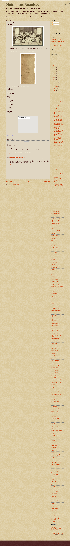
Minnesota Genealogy (55, 365)
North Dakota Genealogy (55, 396)
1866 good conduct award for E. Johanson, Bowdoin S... (59, 131)
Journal (52, 305)
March (55, 194)
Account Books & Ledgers (56, 209)
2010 (54, 201)
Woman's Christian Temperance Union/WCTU (56, 519)
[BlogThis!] (25, 141)
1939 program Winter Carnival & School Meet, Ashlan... (58, 181)
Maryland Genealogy (55, 346)
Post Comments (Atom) (15, 184)
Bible (52, 228)
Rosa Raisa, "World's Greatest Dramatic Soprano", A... (57, 127)
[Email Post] (23, 141)
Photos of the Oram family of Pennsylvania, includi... (58, 124)
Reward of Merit (54, 445)
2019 (54, 63)
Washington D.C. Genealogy (56, 506)
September (56, 86)
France (52, 269)
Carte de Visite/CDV (55, 242)
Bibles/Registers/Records (55, 230)
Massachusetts (53, 348)
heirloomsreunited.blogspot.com (57, 533)
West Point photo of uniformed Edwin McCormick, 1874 (57, 105)
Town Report (53, 481)
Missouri (53, 368)
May (55, 191)
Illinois (52, 291)
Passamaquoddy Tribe (55, 414)
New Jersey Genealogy (55, 385)
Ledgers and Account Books (56, 310)
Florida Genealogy (54, 267)
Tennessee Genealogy (55, 474)
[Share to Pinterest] (28, 141)
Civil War (53, 245)
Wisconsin (53, 515)
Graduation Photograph (55, 281)
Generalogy (53, 276)
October (55, 84)
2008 (54, 204)
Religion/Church (54, 440)
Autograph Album (54, 226)
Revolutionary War (54, 443)
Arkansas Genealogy (55, 223)
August (55, 88)
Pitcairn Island (53, 425)
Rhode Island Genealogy (55, 448)
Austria (52, 225)
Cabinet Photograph (54, 233)
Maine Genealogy (54, 330)
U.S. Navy (53, 488)
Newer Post (9, 181)
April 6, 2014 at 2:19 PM (20, 157)
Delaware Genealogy (55, 254)
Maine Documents (54, 328)
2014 (54, 73)
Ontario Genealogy (54, 409)
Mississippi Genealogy (55, 367)
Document (53, 259)
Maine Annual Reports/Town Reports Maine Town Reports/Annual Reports (56, 319)
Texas (52, 476)
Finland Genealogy (54, 264)
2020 (54, 61)
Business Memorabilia (55, 232)
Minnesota (53, 363)
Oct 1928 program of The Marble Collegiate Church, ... (59, 156)
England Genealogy (54, 262)
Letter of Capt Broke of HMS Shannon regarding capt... (58, 162)
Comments (55, 24)
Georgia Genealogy (54, 277)
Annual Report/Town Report (56, 218)
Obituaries (53, 402)
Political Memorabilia (55, 426)
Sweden (52, 469)
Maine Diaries (53, 327)
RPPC (52, 450)
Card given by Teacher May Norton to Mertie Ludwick (59, 142)
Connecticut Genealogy (55, 249)
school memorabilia (54, 455)
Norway (52, 397)
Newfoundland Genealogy (55, 392)
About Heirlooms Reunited (56, 39)
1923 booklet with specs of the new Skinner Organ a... (59, 159)
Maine (52, 313)
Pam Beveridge (12, 157)
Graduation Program (55, 283)
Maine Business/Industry (55, 323)
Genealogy (53, 274)
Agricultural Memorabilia (55, 213)
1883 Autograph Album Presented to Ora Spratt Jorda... (58, 120)
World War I (53, 521)
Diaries (52, 255)
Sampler (52, 452)
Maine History (53, 332)
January (55, 198)
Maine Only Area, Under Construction (55, 43)
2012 (54, 77)
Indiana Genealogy (54, 296)
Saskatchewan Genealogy (55, 454)
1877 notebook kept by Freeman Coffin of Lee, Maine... (58, 134)
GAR (52, 272)
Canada (52, 240)
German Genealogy (54, 279)
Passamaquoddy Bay (55, 413)
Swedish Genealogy (54, 471)
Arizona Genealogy (54, 221)
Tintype (52, 479)
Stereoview (53, 466)
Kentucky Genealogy (55, 308)
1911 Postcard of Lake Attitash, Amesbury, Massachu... (57, 138)
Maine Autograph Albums (55, 321)
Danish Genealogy (54, 252)
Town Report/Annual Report (56, 483)
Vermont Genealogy (54, 496)
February (55, 196)
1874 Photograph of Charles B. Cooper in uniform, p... (58, 102)
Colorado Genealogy (55, 247)
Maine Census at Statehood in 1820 (57, 41)
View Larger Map (10, 135)
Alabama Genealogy (55, 214)
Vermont (52, 494)
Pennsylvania (53, 416)
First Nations (53, 266)
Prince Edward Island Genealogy (57, 430)
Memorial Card (54, 355)
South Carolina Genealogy (56, 462)
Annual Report (54, 216)
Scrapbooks (53, 460)
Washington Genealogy (55, 508)
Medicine (53, 353)
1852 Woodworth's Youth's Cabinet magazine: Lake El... (58, 174)
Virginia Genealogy (54, 500)
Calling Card (53, 237)
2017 (54, 67)
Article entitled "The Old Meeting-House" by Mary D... (58, 148)
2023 (54, 56)
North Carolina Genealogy (56, 394)
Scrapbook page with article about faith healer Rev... (58, 145)
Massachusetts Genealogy (55, 350)
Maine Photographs (54, 333)
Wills (52, 513)
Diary (52, 257)
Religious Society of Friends (56, 442)
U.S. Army (53, 486)
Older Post (47, 181)
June (55, 189)
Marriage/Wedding (54, 343)
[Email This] (24, 141)
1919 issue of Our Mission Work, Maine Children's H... (58, 98)
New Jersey (53, 384)
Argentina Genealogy (55, 220)
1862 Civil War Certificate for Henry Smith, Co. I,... (58, 95)
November (56, 82)
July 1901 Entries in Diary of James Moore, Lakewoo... (59, 178)
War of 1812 (53, 503)
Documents (53, 260)
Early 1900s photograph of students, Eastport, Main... (59, 109)
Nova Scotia (53, 399)
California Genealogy (55, 235)
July (55, 90)
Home (28, 181)
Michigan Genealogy (55, 360)
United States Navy (54, 489)
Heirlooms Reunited (22, 4)
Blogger (40, 543)
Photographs (53, 423)
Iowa (52, 300)
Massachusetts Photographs (56, 351)
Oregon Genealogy (54, 411)
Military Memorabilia (55, 362)
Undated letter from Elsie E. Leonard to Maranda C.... (58, 92)
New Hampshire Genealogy (56, 382)
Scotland (52, 457)
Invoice (52, 298)
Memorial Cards (54, 357)
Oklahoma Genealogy (55, 408)
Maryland (53, 345)
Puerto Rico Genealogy (55, 431)
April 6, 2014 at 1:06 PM (18, 148)
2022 (54, 58)
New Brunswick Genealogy (56, 379)
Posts (54, 22)
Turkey (52, 484)
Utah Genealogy (54, 493)
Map (52, 340)
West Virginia (53, 510)
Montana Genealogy (54, 372)
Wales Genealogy (54, 501)
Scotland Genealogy (54, 459)
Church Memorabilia (55, 243)
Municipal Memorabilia (55, 374)
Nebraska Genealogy (55, 375)
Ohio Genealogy (54, 406)
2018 (54, 65)
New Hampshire (54, 380)
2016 (54, 69)
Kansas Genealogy (54, 306)
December (56, 80)
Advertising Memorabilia (55, 211)
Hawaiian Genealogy (55, 288)
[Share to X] (26, 141)
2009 (54, 203)
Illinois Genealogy (54, 293)
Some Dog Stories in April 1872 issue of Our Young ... (58, 152)
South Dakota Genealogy (55, 464)
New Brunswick (54, 377)
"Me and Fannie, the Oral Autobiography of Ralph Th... (58, 185)
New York (53, 389)
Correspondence (54, 250)
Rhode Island (53, 447)
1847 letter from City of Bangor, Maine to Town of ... (58, 116)
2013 (54, 75)
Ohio (52, 404)
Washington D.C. (54, 505)
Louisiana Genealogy (55, 311)
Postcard (52, 428)
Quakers (52, 433)
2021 (54, 60)
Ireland (52, 303)
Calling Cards (53, 238)
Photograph (53, 420)
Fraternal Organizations (55, 271)
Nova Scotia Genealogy (55, 401)
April (55, 192)
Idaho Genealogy (54, 289)
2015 (54, 71)
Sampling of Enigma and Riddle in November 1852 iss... (58, 166)
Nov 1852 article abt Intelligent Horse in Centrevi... (57, 170)
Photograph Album (54, 421)
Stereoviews (53, 467)
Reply (10, 153)
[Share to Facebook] (27, 141)
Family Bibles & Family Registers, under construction (57, 46)
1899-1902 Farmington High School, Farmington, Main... (59, 112)
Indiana (52, 294)
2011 (54, 79)
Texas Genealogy (54, 477)
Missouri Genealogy (54, 370)
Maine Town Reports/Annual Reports (56, 336)
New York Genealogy (55, 391)
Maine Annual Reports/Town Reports (56, 316)
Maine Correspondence (55, 325)
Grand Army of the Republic (56, 284)
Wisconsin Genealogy (55, 517)
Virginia (52, 498)
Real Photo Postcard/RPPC (56, 438)
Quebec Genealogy (54, 435)
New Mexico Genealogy (55, 387)
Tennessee (53, 472)
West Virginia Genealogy (55, 511)
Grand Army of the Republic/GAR (57, 286)
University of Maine (54, 491)
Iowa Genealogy (54, 301)
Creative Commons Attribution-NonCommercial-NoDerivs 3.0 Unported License (56, 530)
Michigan (53, 358)
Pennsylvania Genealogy (55, 418)
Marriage (53, 341)
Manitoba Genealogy (55, 338)
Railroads (53, 437)
